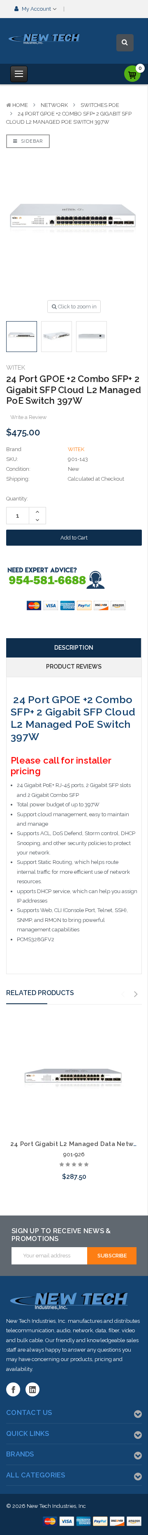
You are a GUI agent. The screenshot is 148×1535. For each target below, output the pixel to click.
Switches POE (100, 105)
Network (54, 105)
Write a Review (28, 417)
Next (136, 994)
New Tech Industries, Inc (56, 1506)
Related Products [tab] (40, 993)
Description (73, 647)
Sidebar (31, 141)
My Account (36, 9)
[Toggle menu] (19, 74)
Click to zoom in (77, 306)
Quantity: (17, 498)
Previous (123, 994)
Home (20, 105)
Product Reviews (74, 666)
